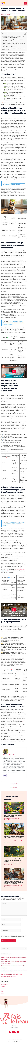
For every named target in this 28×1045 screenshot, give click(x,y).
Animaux (3, 986)
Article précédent (14, 783)
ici (22, 721)
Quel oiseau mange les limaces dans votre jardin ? (13, 816)
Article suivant (14, 787)
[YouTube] (18, 1032)
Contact (14, 1025)
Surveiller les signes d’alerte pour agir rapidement (14, 47)
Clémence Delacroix (8, 755)
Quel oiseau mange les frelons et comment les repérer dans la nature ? (13, 860)
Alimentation (17, 13)
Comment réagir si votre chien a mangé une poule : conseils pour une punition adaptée (13, 882)
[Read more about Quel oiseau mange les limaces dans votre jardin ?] (14, 808)
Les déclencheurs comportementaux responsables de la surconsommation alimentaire (14, 43)
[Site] (6, 775)
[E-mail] (4, 775)
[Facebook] (10, 1032)
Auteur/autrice (6, 49)
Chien (2, 991)
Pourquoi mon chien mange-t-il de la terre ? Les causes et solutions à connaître (14, 838)
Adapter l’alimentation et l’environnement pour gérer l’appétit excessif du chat (13, 46)
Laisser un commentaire (7, 13)
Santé (2, 993)
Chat (2, 989)
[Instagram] (15, 1032)
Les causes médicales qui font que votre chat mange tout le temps (13, 40)
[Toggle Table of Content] (23, 34)
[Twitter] (13, 1032)
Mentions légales (14, 1027)
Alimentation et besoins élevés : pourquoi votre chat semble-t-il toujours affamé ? (13, 37)
